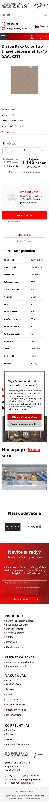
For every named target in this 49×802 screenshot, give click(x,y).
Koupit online (24, 215)
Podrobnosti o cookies (17, 666)
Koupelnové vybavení (17, 624)
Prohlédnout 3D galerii (24, 434)
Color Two (35, 348)
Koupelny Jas (28, 782)
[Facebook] (30, 26)
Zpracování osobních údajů (20, 661)
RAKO (13, 109)
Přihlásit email (21, 599)
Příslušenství (24, 241)
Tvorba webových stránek (20, 799)
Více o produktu (9, 132)
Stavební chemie (14, 628)
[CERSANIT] (12, 527)
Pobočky (10, 730)
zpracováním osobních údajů (31, 588)
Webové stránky (16, 796)
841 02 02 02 (12, 24)
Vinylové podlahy (15, 632)
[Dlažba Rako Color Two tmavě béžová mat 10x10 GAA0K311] (24, 80)
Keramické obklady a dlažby (20, 620)
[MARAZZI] (34, 527)
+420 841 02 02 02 (30, 776)
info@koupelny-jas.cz (17, 28)
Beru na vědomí (24, 588)
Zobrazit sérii (24, 481)
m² (42, 150)
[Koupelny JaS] (24, 5)
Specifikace (24, 234)
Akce (8, 680)
